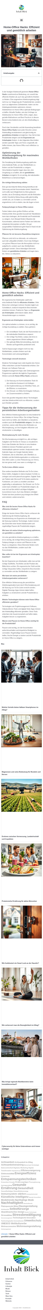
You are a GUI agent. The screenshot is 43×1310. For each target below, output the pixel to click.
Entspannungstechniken (18, 1179)
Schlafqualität (5, 1209)
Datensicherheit (7, 1168)
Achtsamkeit (7, 1162)
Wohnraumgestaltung (29, 1226)
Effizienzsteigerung (30, 1170)
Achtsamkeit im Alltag (24, 1162)
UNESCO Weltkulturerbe (14, 1223)
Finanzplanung (34, 1182)
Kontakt (8, 1298)
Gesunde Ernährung (13, 1186)
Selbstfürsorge (19, 1208)
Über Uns (9, 1296)
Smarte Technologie (30, 1212)
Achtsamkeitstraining (12, 1165)
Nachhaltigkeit (12, 1203)
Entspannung (5, 1176)
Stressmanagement (6, 1218)
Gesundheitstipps (7, 1191)
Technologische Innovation (24, 1218)
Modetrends (7, 1200)
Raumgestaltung (28, 1206)
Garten (8, 1284)
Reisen (8, 1291)
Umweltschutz (32, 1220)
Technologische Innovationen (12, 1221)
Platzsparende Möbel (10, 1206)
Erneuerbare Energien (8, 1182)
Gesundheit (25, 1188)
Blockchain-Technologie (31, 1165)
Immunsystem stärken (13, 1193)
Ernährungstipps (21, 1182)
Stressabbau (6, 1215)
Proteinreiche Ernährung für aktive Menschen (19, 901)
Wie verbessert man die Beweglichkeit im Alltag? (20, 1025)
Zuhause (9, 1281)
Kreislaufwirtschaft (31, 1194)
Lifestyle (4, 1234)
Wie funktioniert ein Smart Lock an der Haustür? (20, 963)
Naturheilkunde (27, 1203)
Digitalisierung (16, 1170)
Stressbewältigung (26, 1214)
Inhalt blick (10, 1279)
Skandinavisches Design (12, 1212)
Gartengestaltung (6, 1185)
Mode (8, 1289)
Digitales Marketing (20, 1168)
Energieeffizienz (25, 1173)
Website (9, 1301)
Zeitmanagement (6, 1229)
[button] (21, 20)
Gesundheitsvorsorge (21, 1191)
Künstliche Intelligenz (15, 1196)
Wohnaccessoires (8, 1226)
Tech (7, 1293)
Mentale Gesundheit (35, 1197)
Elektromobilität (7, 1174)
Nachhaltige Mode (24, 1200)
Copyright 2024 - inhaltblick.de (21, 1307)
